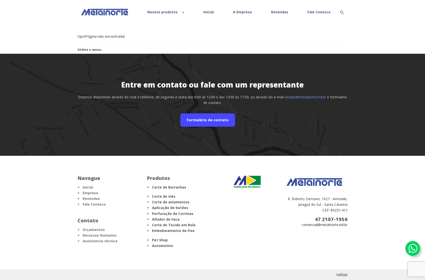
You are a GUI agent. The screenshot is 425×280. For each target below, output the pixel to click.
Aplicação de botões (170, 207)
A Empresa (242, 12)
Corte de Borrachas (169, 187)
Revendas (279, 12)
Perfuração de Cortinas (172, 213)
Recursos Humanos (100, 235)
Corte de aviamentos (170, 202)
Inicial (208, 12)
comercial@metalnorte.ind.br (325, 224)
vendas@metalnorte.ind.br (305, 97)
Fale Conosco (319, 12)
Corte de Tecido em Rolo (174, 225)
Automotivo (162, 245)
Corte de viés (163, 196)
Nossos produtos (163, 12)
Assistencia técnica (100, 241)
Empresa (90, 193)
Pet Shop (160, 240)
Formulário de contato (208, 119)
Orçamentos (94, 229)
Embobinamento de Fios (173, 230)
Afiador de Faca (166, 219)
